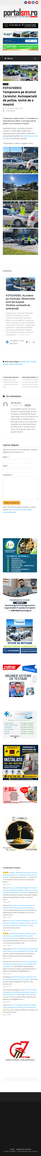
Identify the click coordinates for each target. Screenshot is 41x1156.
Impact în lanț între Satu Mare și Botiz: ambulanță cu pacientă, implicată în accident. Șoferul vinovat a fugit (20, 935)
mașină (5, 364)
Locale (5, 84)
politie (11, 364)
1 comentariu (10, 111)
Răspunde (27, 405)
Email (5, 466)
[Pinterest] (29, 2)
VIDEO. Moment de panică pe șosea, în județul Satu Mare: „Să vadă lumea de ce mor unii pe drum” (20, 874)
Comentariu (8, 475)
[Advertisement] (22, 523)
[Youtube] (36, 2)
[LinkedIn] (33, 2)
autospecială (24, 362)
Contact (12, 1149)
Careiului (33, 362)
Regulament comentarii (23, 1149)
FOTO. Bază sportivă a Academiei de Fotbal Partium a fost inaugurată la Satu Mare (20, 964)
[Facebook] (25, 2)
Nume (5, 457)
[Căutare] (35, 58)
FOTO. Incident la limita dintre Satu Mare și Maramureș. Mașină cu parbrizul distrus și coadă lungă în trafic (20, 992)
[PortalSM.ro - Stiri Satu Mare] (20, 17)
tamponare (18, 364)
